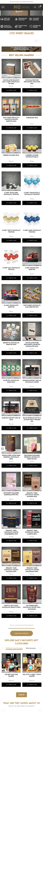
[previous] (2, 662)
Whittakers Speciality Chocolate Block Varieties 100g (11, 119)
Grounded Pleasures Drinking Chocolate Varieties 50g (32, 457)
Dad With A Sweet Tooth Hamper (32, 675)
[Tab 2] (31, 648)
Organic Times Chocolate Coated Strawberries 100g (11, 532)
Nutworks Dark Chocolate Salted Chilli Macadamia (32, 607)
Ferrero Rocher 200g (11, 155)
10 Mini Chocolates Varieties (11, 306)
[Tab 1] (14, 648)
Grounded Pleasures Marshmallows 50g (11, 494)
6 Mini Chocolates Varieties (32, 268)
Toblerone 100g (32, 118)
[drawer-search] (35, 7)
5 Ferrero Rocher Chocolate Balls (31, 156)
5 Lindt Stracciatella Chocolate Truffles (32, 193)
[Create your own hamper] (21, 26)
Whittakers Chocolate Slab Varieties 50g (31, 306)
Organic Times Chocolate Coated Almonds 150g (32, 494)
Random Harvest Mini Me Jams (11, 419)
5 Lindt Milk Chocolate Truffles (11, 268)
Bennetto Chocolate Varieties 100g (11, 343)
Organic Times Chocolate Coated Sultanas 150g (11, 569)
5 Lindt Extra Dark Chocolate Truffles (11, 193)
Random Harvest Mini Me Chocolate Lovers (32, 381)
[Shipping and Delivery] (7, 19)
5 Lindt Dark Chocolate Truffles (32, 231)
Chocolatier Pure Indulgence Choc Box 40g (32, 82)
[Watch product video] (21, 19)
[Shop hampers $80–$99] (7, 26)
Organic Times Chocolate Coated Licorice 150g (32, 532)
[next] (40, 662)
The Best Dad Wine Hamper (11, 675)
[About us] (36, 26)
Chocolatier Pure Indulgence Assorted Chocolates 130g (32, 344)
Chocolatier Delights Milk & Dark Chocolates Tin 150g (11, 82)
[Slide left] (3, 648)
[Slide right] (40, 648)
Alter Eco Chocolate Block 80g (11, 381)
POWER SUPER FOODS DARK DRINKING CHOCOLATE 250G (11, 457)
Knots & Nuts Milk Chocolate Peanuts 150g (11, 606)
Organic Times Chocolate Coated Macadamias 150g (32, 569)
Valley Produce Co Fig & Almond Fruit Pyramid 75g (32, 419)
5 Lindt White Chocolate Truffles (11, 231)
